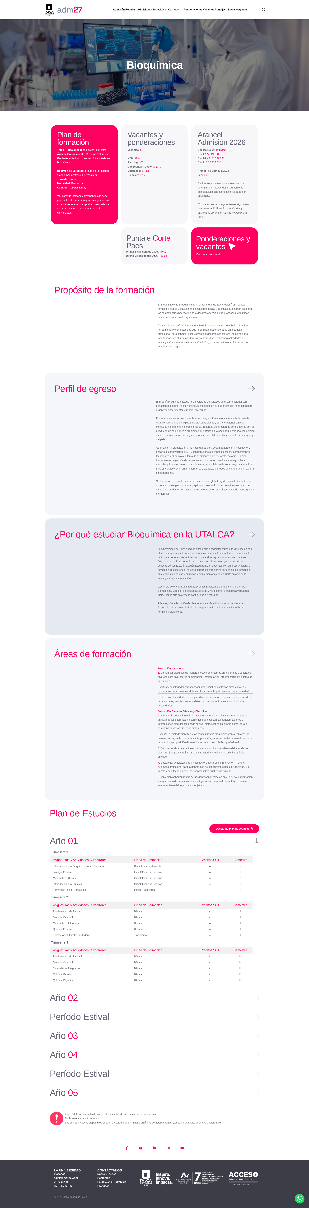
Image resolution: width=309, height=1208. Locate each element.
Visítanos (59, 1174)
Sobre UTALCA (106, 1174)
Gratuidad (103, 1186)
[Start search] (264, 9)
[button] (299, 1198)
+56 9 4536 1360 (63, 1186)
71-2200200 (61, 1182)
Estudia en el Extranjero (111, 1182)
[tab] (154, 843)
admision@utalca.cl (66, 1178)
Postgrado (103, 1178)
